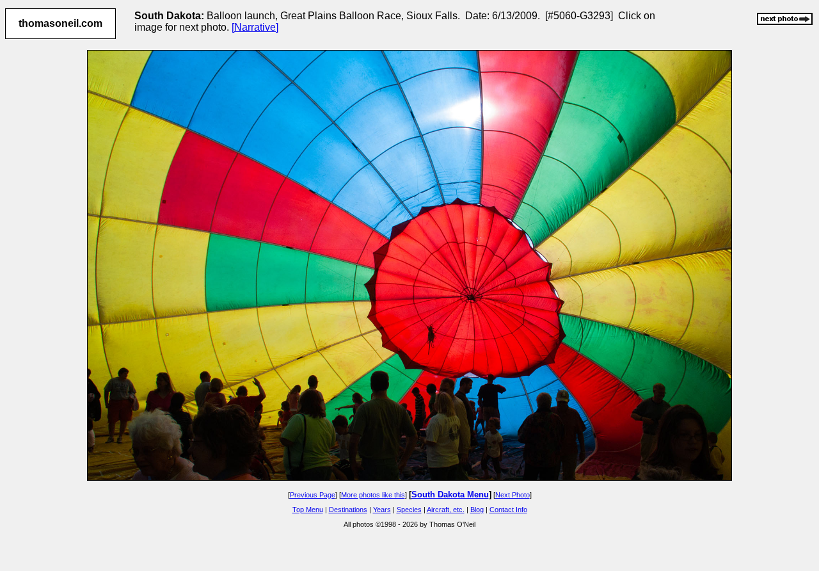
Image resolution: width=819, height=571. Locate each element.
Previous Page (312, 495)
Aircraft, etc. (446, 509)
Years (382, 509)
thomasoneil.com (60, 23)
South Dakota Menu (450, 494)
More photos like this (373, 495)
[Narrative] (255, 27)
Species (409, 509)
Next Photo (512, 495)
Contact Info (508, 509)
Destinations (348, 509)
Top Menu (307, 509)
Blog (477, 509)
